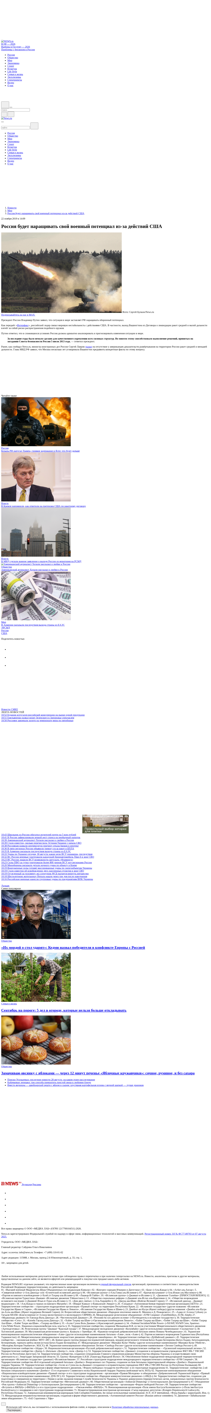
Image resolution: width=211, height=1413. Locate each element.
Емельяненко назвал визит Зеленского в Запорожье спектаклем (37, 717)
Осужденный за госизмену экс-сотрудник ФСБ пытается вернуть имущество (45, 873)
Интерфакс (23, 325)
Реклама (36, 1184)
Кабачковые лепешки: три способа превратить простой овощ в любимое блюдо (49, 1082)
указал (88, 346)
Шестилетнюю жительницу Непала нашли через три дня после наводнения (44, 876)
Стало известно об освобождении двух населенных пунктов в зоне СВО (42, 871)
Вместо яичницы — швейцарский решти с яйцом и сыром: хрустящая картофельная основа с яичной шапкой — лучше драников (75, 1085)
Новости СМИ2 (9, 709)
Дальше (5, 885)
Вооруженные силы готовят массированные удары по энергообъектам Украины (46, 868)
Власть (4, 503)
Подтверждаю (14, 1410)
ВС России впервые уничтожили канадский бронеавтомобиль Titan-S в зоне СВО (47, 857)
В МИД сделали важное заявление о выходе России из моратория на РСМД (41, 561)
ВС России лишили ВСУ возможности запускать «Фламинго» (37, 859)
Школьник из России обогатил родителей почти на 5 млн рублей (38, 834)
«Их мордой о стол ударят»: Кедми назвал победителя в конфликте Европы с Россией (73, 947)
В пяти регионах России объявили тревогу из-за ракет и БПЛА (37, 848)
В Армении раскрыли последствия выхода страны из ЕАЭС (33, 625)
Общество (6, 567)
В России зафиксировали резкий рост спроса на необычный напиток (40, 837)
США (4, 633)
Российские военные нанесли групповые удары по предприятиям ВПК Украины (47, 879)
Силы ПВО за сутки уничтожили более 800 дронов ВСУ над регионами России (46, 862)
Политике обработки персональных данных (135, 1407)
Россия (4, 448)
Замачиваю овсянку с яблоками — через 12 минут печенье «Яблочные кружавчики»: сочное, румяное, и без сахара (98, 1073)
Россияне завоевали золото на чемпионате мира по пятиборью (37, 720)
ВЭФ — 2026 (8, 44)
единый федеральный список (115, 1284)
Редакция (27, 1184)
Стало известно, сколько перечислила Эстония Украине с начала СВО (41, 843)
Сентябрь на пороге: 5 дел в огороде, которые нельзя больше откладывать (64, 1010)
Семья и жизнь (9, 1003)
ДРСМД (5, 627)
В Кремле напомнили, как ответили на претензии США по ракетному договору (43, 506)
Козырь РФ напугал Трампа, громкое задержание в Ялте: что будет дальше (40, 451)
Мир (3, 622)
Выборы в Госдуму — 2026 (15, 46)
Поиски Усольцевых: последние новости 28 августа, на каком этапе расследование (51, 1079)
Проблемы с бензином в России (18, 49)
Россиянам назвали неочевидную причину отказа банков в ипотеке (40, 845)
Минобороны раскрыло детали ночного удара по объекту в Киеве (39, 865)
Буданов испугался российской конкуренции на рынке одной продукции (43, 715)
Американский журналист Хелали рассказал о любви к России (34, 569)
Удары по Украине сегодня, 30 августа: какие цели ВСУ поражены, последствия (46, 854)
